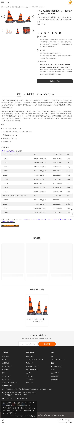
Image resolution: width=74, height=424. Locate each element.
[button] (3, 16)
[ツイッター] (41, 33)
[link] (13, 275)
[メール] (56, 33)
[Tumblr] (49, 33)
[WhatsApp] (60, 33)
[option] (17, 16)
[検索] (8, 2)
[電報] (52, 33)
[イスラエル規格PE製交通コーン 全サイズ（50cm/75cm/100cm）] (37, 306)
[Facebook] (38, 33)
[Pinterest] (45, 33)
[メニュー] (2, 2)
